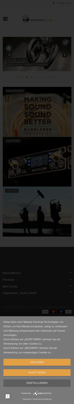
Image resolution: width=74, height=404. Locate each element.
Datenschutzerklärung (42, 399)
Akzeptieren (37, 372)
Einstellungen (37, 383)
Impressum (27, 399)
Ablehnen (37, 362)
